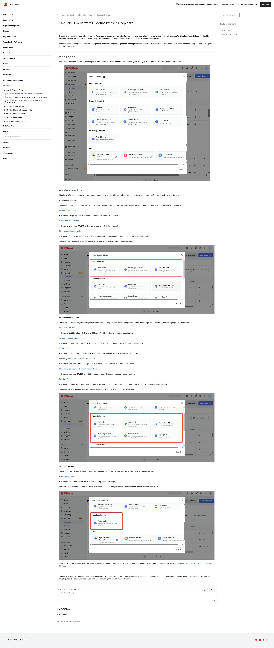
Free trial (265, 4)
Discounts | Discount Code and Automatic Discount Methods (27, 97)
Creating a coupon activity (14, 106)
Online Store (8, 53)
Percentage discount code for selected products (77, 358)
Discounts (6, 85)
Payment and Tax (9, 36)
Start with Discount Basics (14, 90)
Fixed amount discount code (70, 231)
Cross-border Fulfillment (12, 42)
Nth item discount (65, 348)
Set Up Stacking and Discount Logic (18, 110)
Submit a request (228, 4)
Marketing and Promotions (13, 80)
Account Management (11, 137)
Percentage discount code (69, 220)
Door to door (8, 47)
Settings (6, 142)
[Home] (5, 4)
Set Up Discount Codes (13, 117)
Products (6, 69)
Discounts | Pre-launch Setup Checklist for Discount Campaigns (24, 102)
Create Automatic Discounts (14, 113)
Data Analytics (8, 126)
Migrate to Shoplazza (11, 25)
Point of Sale (8, 14)
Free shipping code (66, 476)
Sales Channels (9, 58)
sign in (64, 622)
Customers (7, 74)
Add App (6, 131)
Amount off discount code (68, 210)
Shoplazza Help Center (66, 15)
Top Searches (8, 153)
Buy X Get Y (63, 379)
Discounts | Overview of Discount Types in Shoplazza (25, 94)
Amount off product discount (69, 338)
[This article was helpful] (205, 590)
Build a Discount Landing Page (16, 121)
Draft (5, 158)
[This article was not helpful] (212, 590)
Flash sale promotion (67, 328)
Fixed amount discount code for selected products (78, 369)
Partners (6, 147)
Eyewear (6, 31)
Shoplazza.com (212, 4)
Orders (5, 64)
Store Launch (8, 20)
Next (213, 601)
